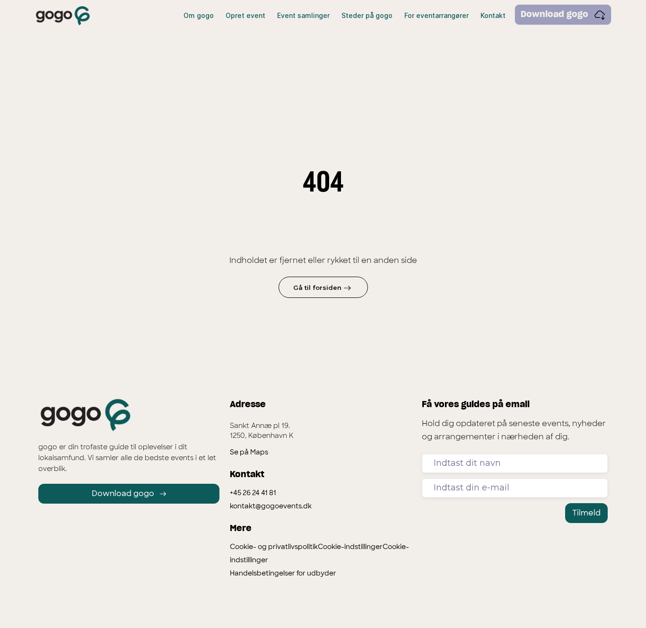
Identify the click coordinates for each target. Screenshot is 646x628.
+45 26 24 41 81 (253, 492)
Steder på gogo (367, 15)
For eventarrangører (436, 15)
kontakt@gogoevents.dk (271, 506)
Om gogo (198, 15)
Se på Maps (249, 452)
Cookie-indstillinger (350, 546)
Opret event (245, 15)
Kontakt (493, 15)
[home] (63, 16)
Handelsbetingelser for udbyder (283, 573)
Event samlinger (303, 15)
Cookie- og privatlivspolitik (274, 546)
